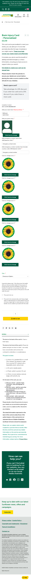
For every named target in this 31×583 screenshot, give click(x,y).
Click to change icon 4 (8, 223)
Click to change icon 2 (8, 178)
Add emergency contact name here (12, 139)
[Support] (7, 479)
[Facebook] (14, 479)
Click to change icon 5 (8, 245)
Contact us (5, 531)
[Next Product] (28, 35)
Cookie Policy (16, 520)
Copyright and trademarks (10, 523)
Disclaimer (23, 523)
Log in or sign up (18, 16)
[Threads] (22, 479)
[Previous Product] (25, 35)
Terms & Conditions (8, 527)
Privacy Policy (23, 439)
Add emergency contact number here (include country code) (15, 148)
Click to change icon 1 (8, 155)
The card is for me (8, 295)
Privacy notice (6, 520)
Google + (12, 328)
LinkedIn (9, 328)
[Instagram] (18, 479)
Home (2, 22)
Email (15, 328)
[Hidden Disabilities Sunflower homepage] (8, 15)
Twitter (6, 328)
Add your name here (12, 110)
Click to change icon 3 (8, 200)
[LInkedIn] (10, 479)
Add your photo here (7, 118)
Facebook (3, 328)
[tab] (15, 334)
